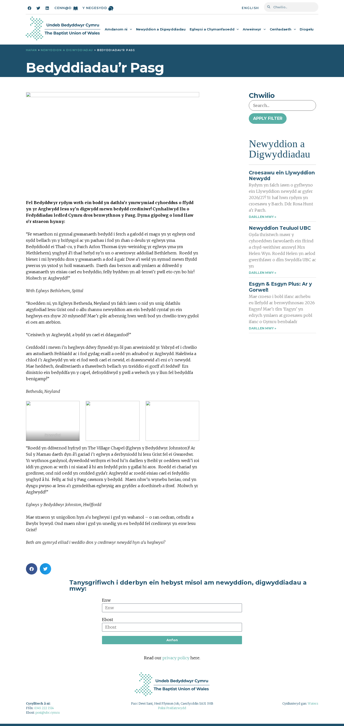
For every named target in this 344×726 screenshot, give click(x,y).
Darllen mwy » (262, 217)
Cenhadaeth (280, 29)
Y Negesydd (95, 8)
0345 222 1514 (44, 708)
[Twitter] (38, 8)
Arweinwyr (252, 29)
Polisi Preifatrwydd (172, 708)
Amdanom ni (116, 29)
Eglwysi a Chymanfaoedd (212, 29)
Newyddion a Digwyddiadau (161, 29)
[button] (31, 569)
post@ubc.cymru (48, 712)
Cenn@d (63, 8)
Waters (313, 703)
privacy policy (175, 657)
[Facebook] (29, 8)
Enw (106, 600)
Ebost (107, 619)
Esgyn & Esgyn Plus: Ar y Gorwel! (280, 287)
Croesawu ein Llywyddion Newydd (282, 175)
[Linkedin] (47, 8)
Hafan (31, 50)
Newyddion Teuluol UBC (280, 228)
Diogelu (307, 29)
